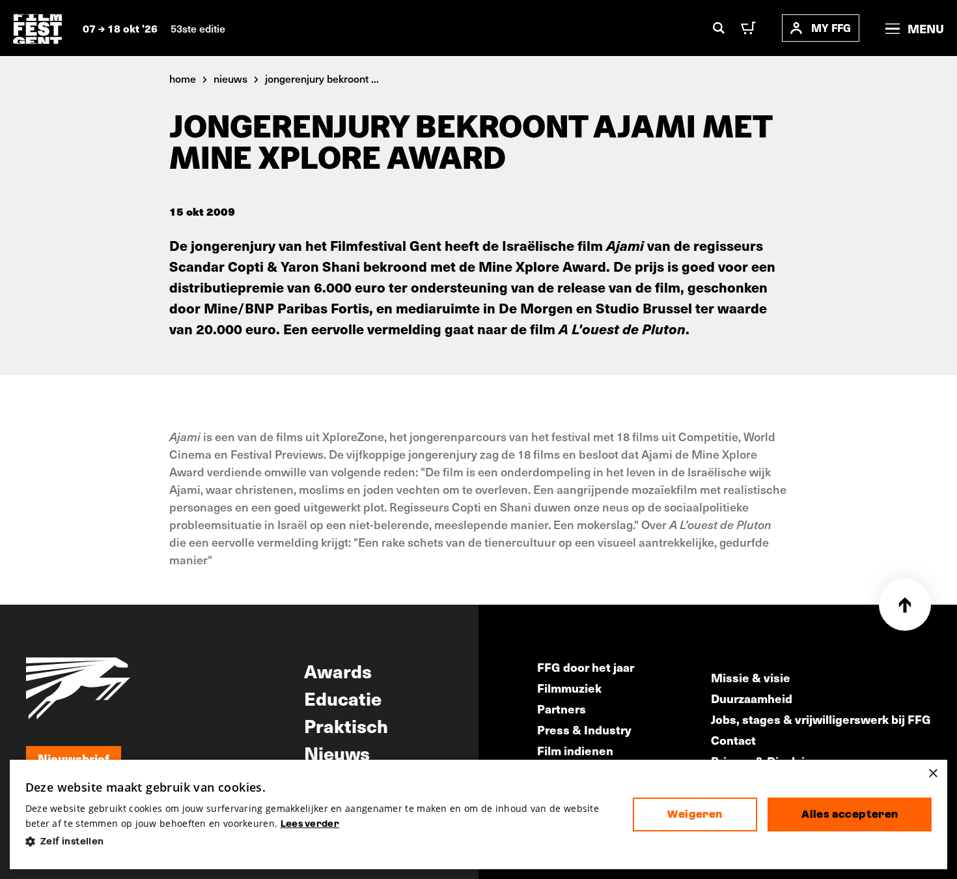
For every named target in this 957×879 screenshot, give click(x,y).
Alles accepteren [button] (849, 814)
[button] (318, 841)
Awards (338, 670)
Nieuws (337, 753)
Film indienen (575, 750)
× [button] (932, 774)
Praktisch (346, 725)
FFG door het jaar (585, 667)
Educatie (342, 698)
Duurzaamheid (751, 698)
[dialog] (479, 815)
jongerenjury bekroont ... (322, 78)
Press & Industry (584, 729)
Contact (733, 740)
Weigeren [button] (694, 814)
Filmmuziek (569, 688)
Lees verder (310, 823)
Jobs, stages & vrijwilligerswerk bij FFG (821, 719)
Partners (561, 708)
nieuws (230, 78)
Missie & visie (750, 677)
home (182, 78)
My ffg (831, 27)
